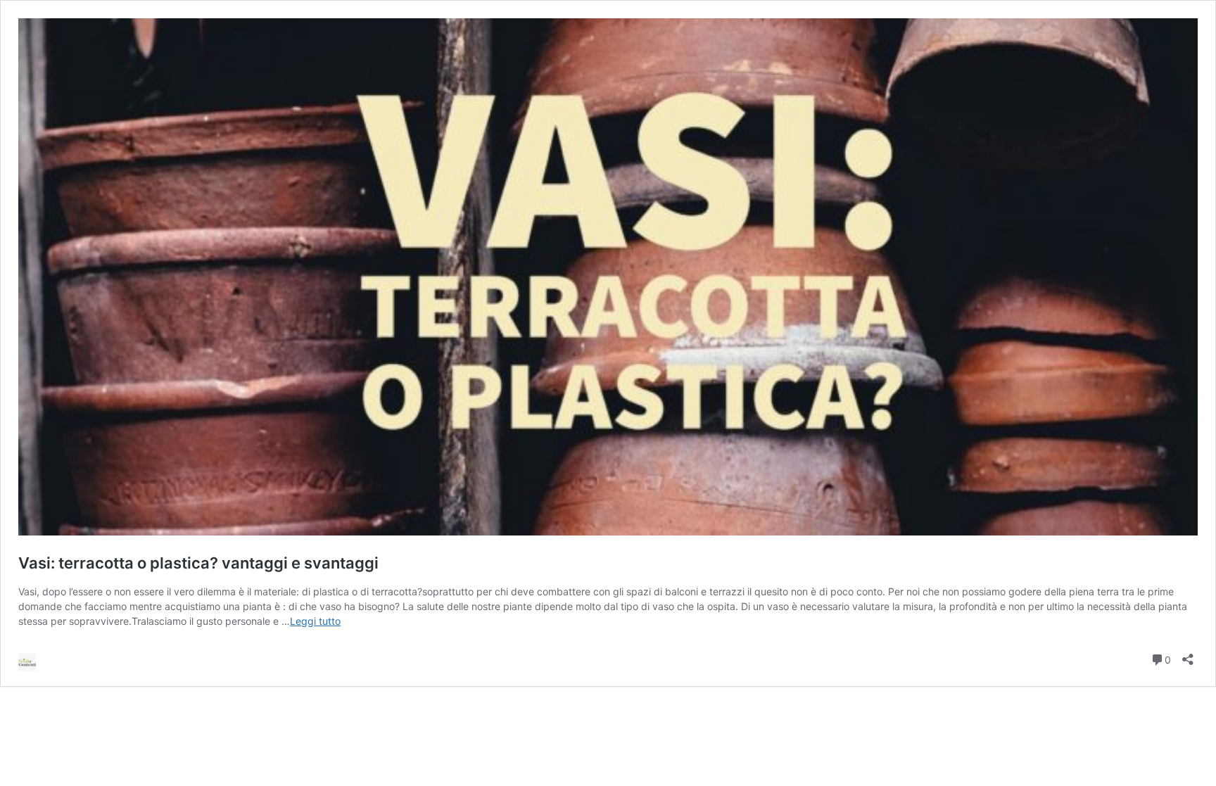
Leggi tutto (315, 621)
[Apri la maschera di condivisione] (1188, 655)
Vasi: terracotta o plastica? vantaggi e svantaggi (198, 563)
